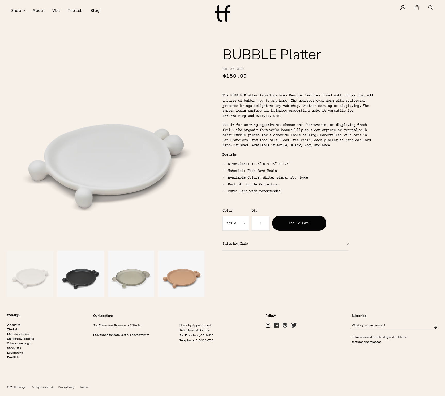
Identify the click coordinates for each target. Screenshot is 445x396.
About (38, 10)
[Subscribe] (435, 327)
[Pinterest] (285, 325)
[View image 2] (80, 274)
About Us (13, 324)
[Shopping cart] (417, 7)
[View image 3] (131, 274)
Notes (84, 387)
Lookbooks (15, 352)
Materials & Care (18, 334)
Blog (95, 10)
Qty (255, 211)
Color (227, 211)
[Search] (431, 7)
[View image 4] (181, 274)
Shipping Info (235, 244)
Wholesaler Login (19, 343)
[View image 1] (30, 274)
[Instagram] (268, 325)
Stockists (14, 348)
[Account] (403, 7)
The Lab (75, 10)
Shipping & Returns (20, 338)
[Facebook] (276, 325)
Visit (56, 10)
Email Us (13, 357)
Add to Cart (299, 223)
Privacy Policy (66, 387)
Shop (16, 10)
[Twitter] (294, 325)
